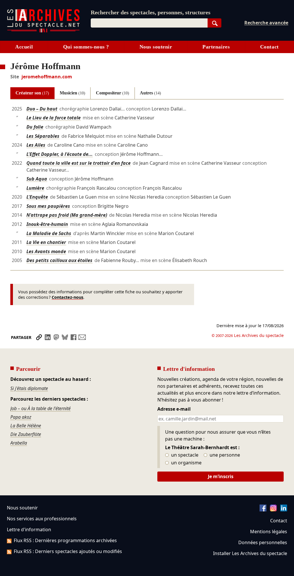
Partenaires (216, 47)
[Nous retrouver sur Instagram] (273, 510)
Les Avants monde (46, 251)
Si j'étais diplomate (29, 388)
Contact (269, 47)
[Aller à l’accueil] (43, 31)
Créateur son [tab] (32, 92)
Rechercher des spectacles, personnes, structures (150, 12)
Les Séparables (42, 136)
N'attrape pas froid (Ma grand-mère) (66, 215)
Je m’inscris (220, 476)
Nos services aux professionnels (42, 518)
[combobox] (149, 23)
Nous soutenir (156, 47)
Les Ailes (35, 145)
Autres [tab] (150, 92)
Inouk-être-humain (47, 224)
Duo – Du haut (41, 109)
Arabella (18, 443)
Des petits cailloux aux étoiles (59, 260)
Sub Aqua (36, 179)
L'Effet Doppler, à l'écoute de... (59, 154)
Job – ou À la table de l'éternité (40, 408)
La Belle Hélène (25, 425)
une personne (224, 455)
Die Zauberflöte (25, 434)
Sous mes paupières (48, 206)
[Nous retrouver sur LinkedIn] (283, 510)
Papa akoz (20, 417)
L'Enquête (37, 197)
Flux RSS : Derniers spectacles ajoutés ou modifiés (68, 551)
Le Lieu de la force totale (53, 118)
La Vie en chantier (46, 242)
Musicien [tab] (72, 92)
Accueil (24, 47)
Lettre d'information (29, 529)
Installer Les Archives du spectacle (250, 553)
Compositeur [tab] (112, 92)
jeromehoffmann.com (47, 76)
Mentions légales (268, 531)
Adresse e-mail (174, 409)
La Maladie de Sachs (48, 233)
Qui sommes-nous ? (86, 47)
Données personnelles (262, 542)
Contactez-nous (67, 297)
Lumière (35, 188)
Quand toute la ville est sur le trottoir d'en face (78, 163)
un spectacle (184, 455)
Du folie (34, 127)
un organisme (186, 463)
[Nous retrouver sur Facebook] (263, 510)
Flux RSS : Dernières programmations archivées (65, 540)
